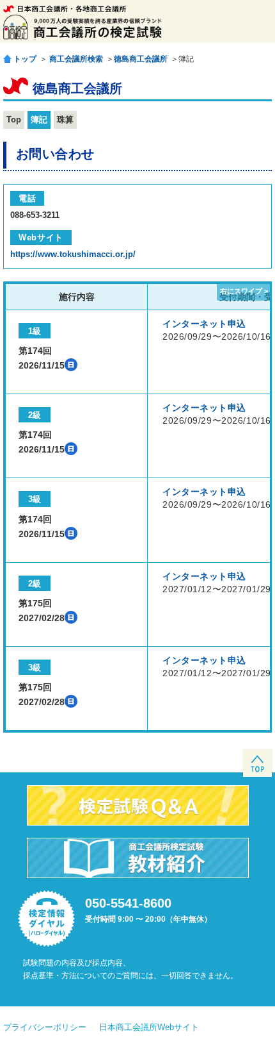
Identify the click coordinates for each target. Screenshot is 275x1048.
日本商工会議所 (65, 8)
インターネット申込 (204, 324)
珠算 (65, 119)
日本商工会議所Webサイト (149, 1027)
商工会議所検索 (76, 58)
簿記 (39, 119)
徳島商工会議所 (141, 58)
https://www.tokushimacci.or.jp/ (73, 254)
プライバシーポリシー (44, 1027)
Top (13, 119)
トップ (24, 58)
